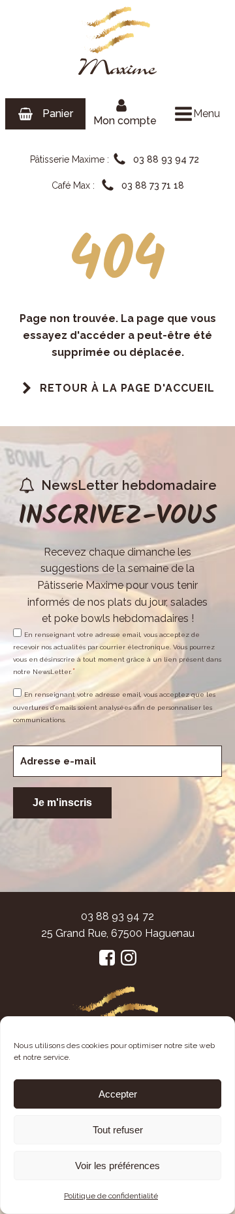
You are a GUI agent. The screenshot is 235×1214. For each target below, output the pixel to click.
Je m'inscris (62, 802)
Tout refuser (118, 1129)
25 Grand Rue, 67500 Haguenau (118, 933)
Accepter (118, 1093)
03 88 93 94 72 (117, 916)
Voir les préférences (117, 1165)
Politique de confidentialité (111, 1195)
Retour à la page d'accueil (127, 388)
